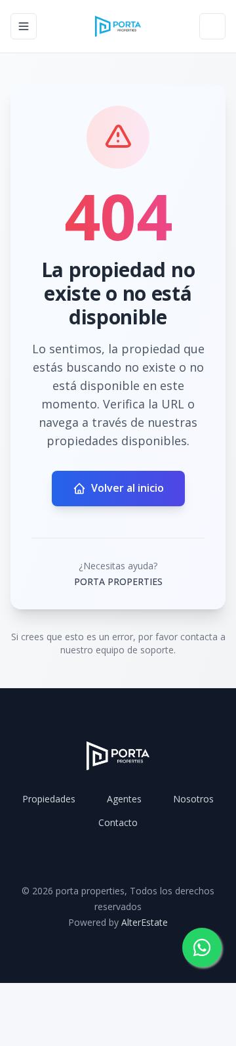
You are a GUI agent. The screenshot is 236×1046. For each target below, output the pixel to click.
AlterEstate (144, 922)
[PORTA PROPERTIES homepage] (118, 26)
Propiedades (48, 799)
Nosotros (193, 799)
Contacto (118, 822)
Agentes (124, 799)
